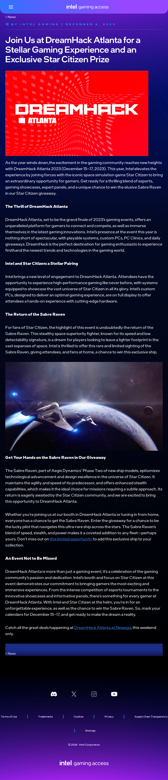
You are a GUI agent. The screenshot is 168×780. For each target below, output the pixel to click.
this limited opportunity (71, 538)
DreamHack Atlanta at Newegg (102, 627)
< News (10, 17)
